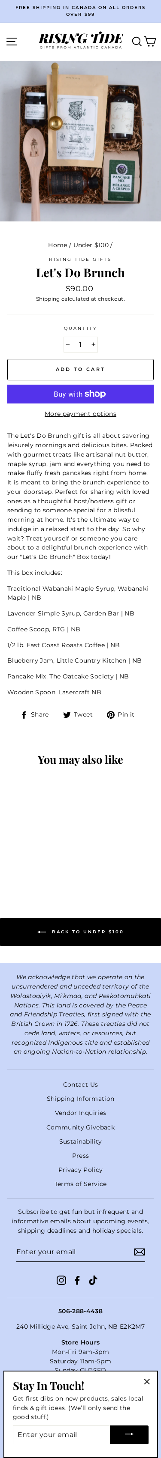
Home (57, 245)
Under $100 (91, 245)
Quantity (80, 328)
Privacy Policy (80, 1169)
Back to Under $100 (86, 932)
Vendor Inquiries (80, 1112)
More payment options (80, 413)
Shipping (48, 299)
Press (80, 1155)
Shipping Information (81, 1098)
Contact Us (80, 1084)
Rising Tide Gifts (80, 259)
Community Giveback (80, 1127)
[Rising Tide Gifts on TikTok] (93, 1280)
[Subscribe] (139, 1252)
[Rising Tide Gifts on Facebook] (77, 1280)
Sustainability (80, 1141)
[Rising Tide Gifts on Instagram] (61, 1280)
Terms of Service (80, 1183)
